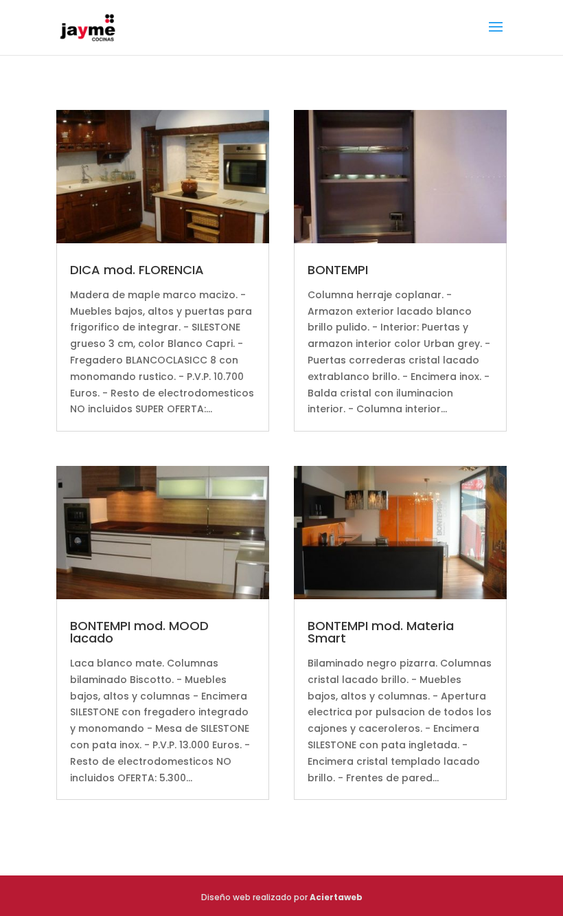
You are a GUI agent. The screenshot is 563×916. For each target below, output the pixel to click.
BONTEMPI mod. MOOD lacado (139, 632)
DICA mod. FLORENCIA (137, 269)
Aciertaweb (336, 897)
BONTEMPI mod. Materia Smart (381, 632)
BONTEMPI (338, 269)
